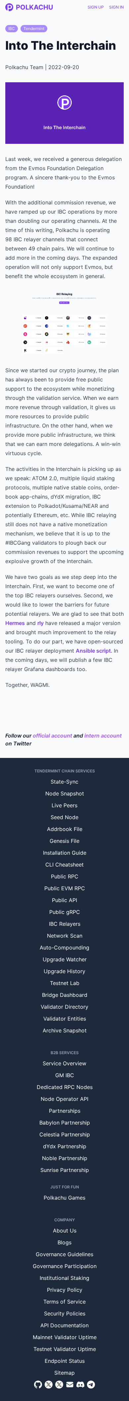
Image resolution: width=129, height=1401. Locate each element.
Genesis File (64, 841)
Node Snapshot (64, 793)
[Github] (38, 1384)
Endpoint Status (65, 1361)
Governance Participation (65, 1266)
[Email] (70, 1384)
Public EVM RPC (64, 888)
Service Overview (64, 1063)
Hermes (15, 623)
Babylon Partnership (64, 1122)
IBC (11, 28)
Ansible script (93, 650)
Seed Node (64, 817)
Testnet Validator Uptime (64, 1349)
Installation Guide (64, 852)
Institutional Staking (64, 1278)
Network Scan (64, 935)
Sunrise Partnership (64, 1170)
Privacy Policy (64, 1289)
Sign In (116, 7)
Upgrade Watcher (65, 959)
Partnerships (64, 1110)
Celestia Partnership (64, 1134)
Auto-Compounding (64, 947)
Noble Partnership (64, 1158)
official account (52, 735)
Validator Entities (64, 1018)
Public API (64, 900)
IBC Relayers (64, 924)
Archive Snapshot (65, 1030)
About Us (64, 1230)
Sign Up (96, 7)
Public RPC (64, 876)
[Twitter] (49, 1384)
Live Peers (64, 805)
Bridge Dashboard (64, 995)
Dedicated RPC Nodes (65, 1087)
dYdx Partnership (64, 1146)
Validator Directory (64, 1006)
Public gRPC (64, 912)
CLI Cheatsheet (64, 864)
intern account (103, 735)
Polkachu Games (64, 1197)
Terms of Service (64, 1301)
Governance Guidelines (64, 1254)
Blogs (64, 1242)
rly (40, 623)
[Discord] (80, 1384)
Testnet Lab (64, 983)
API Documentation (64, 1325)
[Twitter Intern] (59, 1384)
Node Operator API (64, 1099)
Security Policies (64, 1313)
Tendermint (33, 28)
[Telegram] (91, 1384)
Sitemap (64, 1372)
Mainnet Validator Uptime (65, 1337)
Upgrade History (64, 971)
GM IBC (64, 1075)
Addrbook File (64, 829)
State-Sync (64, 781)
